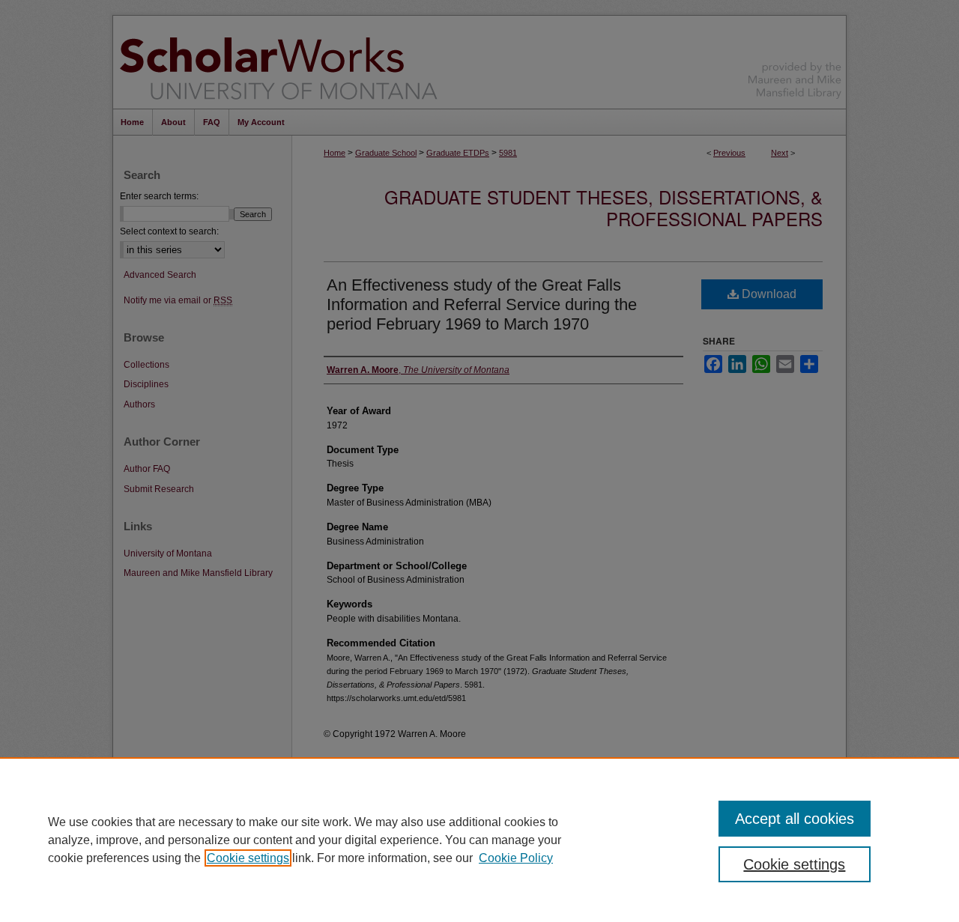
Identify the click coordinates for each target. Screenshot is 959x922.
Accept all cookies (794, 818)
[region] (479, 839)
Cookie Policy (516, 858)
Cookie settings (248, 858)
